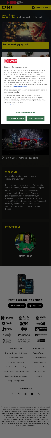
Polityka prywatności (20, 86)
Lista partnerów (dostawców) (14, 105)
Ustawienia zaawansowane (25, 112)
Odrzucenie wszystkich (16, 118)
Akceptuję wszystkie (36, 118)
